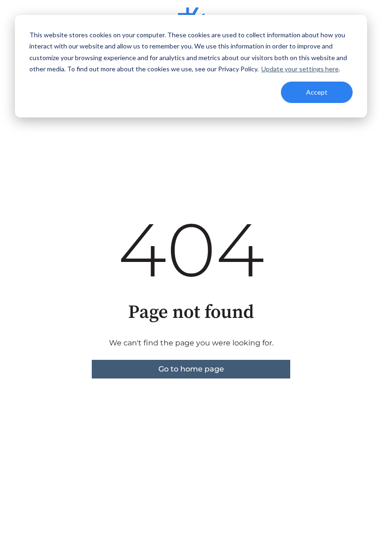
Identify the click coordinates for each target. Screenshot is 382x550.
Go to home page (191, 368)
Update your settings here (300, 69)
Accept (316, 92)
